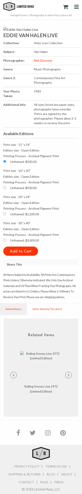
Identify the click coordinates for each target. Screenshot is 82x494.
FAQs (44, 482)
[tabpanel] (41, 372)
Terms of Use (56, 466)
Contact (26, 482)
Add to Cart (20, 252)
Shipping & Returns (25, 474)
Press (58, 482)
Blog (51, 474)
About (66, 474)
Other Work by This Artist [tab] (47, 309)
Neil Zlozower (43, 60)
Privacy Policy (26, 466)
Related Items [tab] (13, 309)
